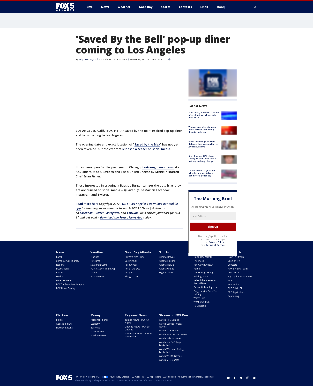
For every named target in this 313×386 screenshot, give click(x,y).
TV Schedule (200, 305)
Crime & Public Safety (67, 260)
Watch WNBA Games (170, 355)
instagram (247, 377)
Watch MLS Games (169, 359)
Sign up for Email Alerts (240, 276)
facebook (234, 377)
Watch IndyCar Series (170, 338)
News (60, 252)
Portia (197, 268)
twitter (241, 377)
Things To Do (132, 276)
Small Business (98, 335)
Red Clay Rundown (203, 264)
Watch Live (199, 297)
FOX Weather (97, 276)
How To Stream (236, 256)
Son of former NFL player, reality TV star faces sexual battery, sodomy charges (202, 159)
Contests (232, 264)
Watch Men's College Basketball (170, 344)
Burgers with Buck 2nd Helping (205, 293)
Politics (60, 272)
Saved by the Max (147, 144)
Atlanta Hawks (166, 264)
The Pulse (199, 260)
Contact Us (233, 272)
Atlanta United (166, 268)
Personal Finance (99, 319)
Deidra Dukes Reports (205, 287)
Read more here (87, 204)
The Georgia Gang (203, 272)
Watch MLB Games (169, 330)
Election (62, 315)
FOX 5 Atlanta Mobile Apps (70, 284)
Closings (94, 256)
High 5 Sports (166, 272)
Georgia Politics (64, 323)
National (60, 264)
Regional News (136, 315)
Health (59, 276)
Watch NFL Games (169, 319)
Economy (95, 323)
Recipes (129, 272)
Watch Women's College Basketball (172, 351)
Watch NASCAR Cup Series (173, 334)
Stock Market (97, 331)
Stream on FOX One (173, 315)
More (220, 7)
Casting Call (131, 260)
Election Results (64, 327)
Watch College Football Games (171, 325)
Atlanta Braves (167, 256)
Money (95, 315)
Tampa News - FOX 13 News (137, 321)
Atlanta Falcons (167, 260)
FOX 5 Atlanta (105, 59)
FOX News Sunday (65, 288)
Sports (164, 252)
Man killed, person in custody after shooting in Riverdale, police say (203, 115)
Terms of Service (215, 245)
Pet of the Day (132, 268)
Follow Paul (131, 264)
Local (59, 256)
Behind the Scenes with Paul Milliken (206, 282)
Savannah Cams (98, 264)
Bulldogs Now (201, 276)
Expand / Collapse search (255, 7)
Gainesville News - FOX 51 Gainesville (138, 335)
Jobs (230, 280)
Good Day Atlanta (138, 252)
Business (95, 327)
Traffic (93, 272)
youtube (228, 377)
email (254, 377)
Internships (233, 284)
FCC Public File (235, 288)
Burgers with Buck (134, 256)
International (62, 268)
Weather (96, 252)
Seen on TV (234, 260)
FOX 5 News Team (238, 268)
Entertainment (120, 59)
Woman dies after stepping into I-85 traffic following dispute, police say (202, 129)
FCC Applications (236, 292)
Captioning (233, 296)
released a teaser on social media (146, 149)
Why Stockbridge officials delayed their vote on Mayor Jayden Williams (203, 144)
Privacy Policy (216, 242)
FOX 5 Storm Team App (103, 268)
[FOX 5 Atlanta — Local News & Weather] (67, 7)
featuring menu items (158, 167)
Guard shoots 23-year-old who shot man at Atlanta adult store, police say (201, 173)
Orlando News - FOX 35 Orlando (137, 328)
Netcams (95, 260)
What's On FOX (201, 301)
